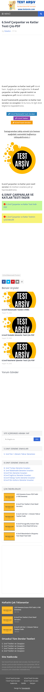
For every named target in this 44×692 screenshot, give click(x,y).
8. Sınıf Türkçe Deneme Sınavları (17, 468)
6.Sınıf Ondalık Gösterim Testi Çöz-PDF (18, 335)
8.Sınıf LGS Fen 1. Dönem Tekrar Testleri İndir (28, 515)
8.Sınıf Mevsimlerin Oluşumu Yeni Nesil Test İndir (27, 534)
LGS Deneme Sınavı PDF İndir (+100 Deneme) (27, 495)
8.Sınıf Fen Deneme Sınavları (15, 473)
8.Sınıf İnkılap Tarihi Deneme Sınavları (19, 478)
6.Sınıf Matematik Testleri (11, 275)
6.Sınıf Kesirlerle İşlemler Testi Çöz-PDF (18, 360)
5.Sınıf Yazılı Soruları (13, 678)
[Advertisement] (22, 61)
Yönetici (7, 31)
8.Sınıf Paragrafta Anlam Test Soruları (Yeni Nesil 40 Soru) (27, 525)
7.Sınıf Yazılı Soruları (13, 681)
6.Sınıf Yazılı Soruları (23, 122)
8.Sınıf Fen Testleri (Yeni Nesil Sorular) (27, 505)
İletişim (32, 683)
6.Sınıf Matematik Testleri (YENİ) (15, 310)
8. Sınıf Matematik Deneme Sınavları (18, 470)
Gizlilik (23, 683)
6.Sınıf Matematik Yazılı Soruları (23, 114)
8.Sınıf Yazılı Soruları (31, 681)
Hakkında (13, 683)
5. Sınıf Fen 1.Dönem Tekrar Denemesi (19, 454)
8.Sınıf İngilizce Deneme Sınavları (17, 475)
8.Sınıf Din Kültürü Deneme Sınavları (19, 480)
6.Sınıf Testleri (22, 118)
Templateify (26, 688)
